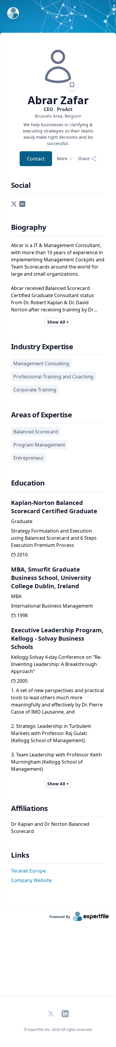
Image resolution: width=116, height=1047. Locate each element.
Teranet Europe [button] (28, 870)
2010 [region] (22, 554)
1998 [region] (22, 615)
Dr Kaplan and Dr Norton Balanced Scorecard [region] (50, 827)
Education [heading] (28, 483)
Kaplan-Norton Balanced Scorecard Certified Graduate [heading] (54, 507)
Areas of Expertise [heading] (41, 414)
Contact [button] (36, 158)
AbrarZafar (58, 100)
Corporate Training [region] (34, 389)
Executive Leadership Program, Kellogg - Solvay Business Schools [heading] (57, 638)
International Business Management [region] (52, 606)
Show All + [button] (58, 322)
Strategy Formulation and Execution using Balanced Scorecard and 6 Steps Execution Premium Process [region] (54, 538)
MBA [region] (16, 596)
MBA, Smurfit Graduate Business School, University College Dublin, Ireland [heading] (51, 577)
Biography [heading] (28, 227)
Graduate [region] (21, 521)
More (62, 158)
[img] (58, 66)
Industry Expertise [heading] (42, 346)
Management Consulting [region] (41, 363)
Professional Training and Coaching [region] (53, 376)
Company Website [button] (31, 880)
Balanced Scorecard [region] (35, 431)
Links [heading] (20, 855)
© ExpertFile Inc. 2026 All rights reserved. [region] (58, 1029)
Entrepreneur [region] (28, 458)
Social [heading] (20, 185)
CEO (58, 109)
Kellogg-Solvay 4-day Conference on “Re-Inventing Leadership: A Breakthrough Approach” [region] (56, 664)
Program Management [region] (39, 444)
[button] (14, 203)
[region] (58, 116)
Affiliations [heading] (29, 808)
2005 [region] (22, 681)
